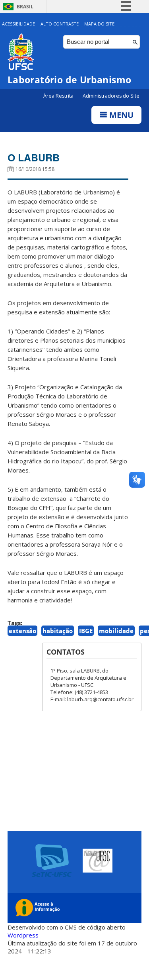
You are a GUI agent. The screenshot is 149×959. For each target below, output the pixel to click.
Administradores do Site (111, 95)
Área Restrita (59, 95)
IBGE (86, 631)
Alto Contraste (60, 24)
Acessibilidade (18, 24)
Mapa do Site (99, 24)
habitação (58, 631)
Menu (120, 115)
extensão (22, 631)
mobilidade (116, 631)
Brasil (25, 6)
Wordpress (23, 935)
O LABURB (34, 157)
